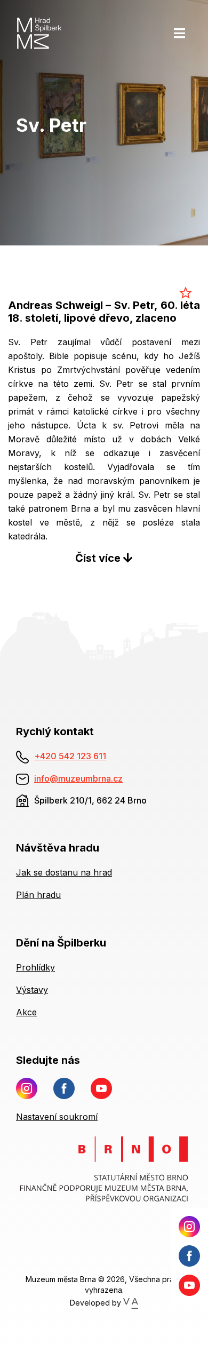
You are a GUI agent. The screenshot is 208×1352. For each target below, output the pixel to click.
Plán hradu (38, 894)
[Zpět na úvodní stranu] (51, 33)
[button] (104, 558)
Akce (26, 1012)
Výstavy (32, 989)
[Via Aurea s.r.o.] (130, 1302)
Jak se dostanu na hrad (64, 872)
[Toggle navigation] (179, 33)
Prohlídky (35, 967)
